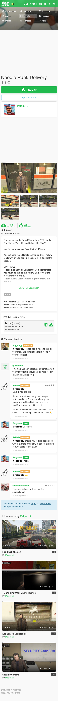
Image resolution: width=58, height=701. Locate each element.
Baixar (31, 89)
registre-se (45, 503)
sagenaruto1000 (20, 485)
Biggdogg (17, 345)
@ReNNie (17, 426)
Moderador (28, 345)
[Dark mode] (50, 3)
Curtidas (27, 227)
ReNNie (16, 385)
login (33, 503)
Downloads (11, 227)
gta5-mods (17, 365)
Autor (26, 423)
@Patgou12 (18, 348)
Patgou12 (22, 106)
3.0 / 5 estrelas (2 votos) (10, 233)
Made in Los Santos (10, 692)
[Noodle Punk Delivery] (29, 177)
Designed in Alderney (11, 689)
